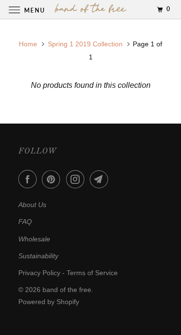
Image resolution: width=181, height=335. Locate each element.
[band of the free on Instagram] (77, 179)
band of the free (66, 289)
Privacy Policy (39, 273)
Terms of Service (92, 273)
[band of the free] (90, 9)
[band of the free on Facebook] (29, 179)
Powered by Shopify (48, 302)
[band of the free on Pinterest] (53, 179)
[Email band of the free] (101, 179)
